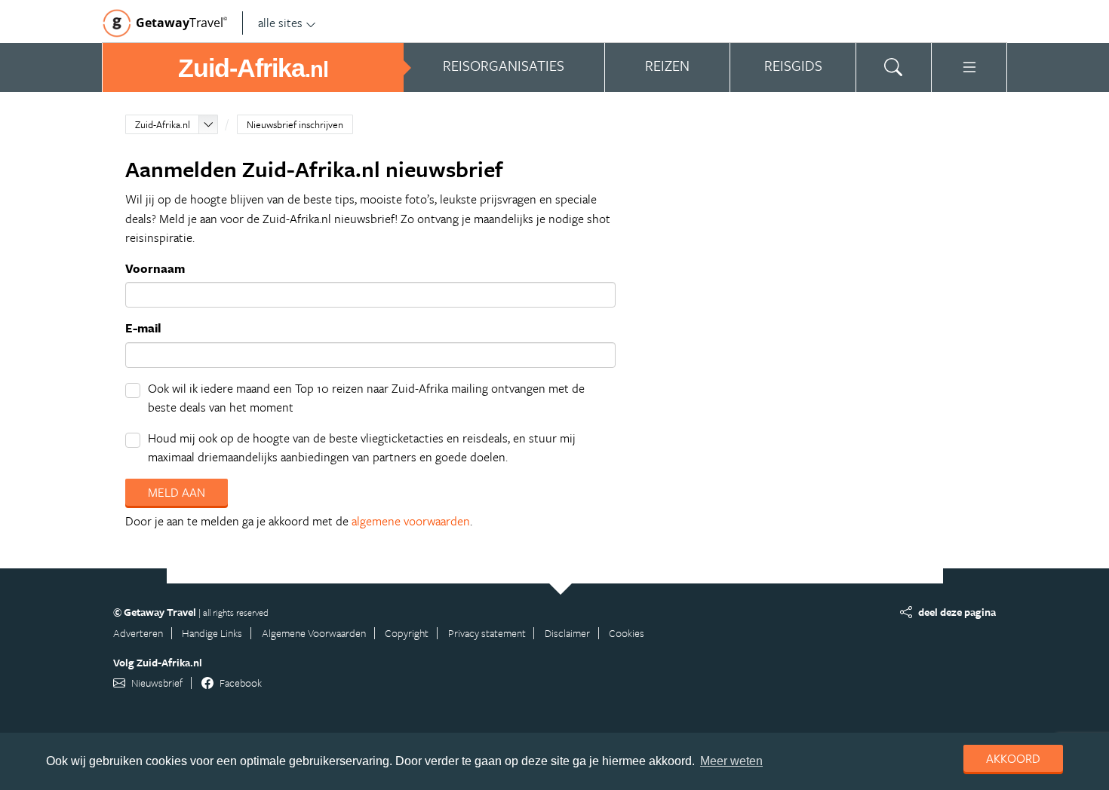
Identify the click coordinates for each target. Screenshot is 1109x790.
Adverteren (138, 633)
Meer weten (731, 761)
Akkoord (1013, 758)
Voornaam (155, 268)
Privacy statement (487, 633)
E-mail (143, 328)
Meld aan (176, 492)
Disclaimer (567, 633)
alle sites (280, 23)
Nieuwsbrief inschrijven (295, 124)
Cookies (626, 633)
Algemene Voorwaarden (314, 633)
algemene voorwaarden (411, 521)
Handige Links (212, 633)
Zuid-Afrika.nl (162, 124)
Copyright (407, 633)
